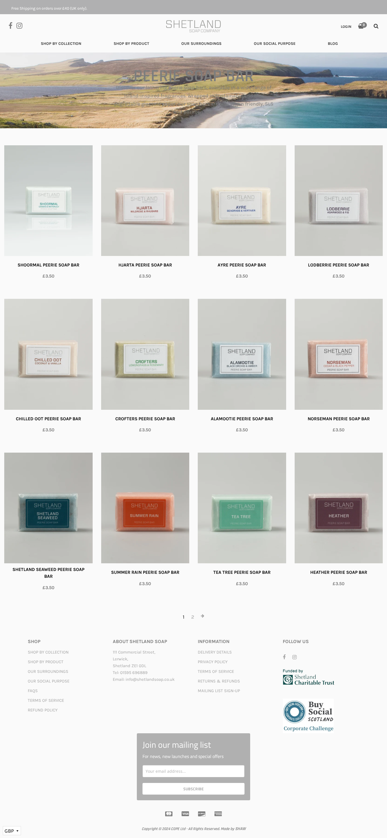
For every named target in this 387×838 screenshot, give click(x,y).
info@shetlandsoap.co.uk (150, 679)
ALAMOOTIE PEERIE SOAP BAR (242, 418)
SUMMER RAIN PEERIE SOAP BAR (145, 572)
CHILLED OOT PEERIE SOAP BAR (48, 418)
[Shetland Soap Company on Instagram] (20, 25)
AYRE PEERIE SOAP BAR (242, 265)
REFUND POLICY (43, 710)
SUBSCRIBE (193, 789)
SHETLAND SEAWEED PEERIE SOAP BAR (48, 573)
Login (346, 26)
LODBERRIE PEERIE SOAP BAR (338, 265)
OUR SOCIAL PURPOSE (48, 681)
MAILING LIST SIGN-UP (219, 690)
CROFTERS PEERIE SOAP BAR (145, 418)
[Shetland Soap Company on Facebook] (12, 25)
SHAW (240, 828)
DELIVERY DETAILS (215, 652)
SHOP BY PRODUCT (45, 661)
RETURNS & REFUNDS (219, 681)
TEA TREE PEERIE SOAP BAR (242, 572)
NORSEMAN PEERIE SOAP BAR (339, 418)
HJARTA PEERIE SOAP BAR (145, 265)
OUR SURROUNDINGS (48, 671)
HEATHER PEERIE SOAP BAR (338, 572)
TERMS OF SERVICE (46, 700)
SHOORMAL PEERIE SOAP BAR (48, 265)
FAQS (33, 690)
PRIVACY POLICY (212, 661)
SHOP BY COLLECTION (48, 652)
